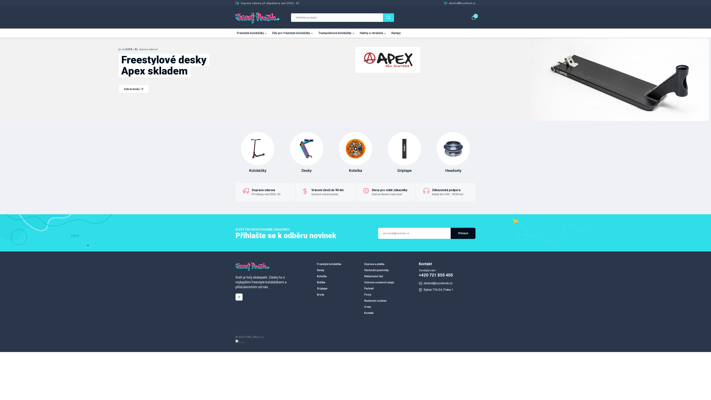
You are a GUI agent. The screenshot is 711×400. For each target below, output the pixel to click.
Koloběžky (257, 170)
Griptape (404, 170)
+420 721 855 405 (436, 275)
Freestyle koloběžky (250, 33)
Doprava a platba (374, 264)
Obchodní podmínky (376, 270)
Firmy (367, 294)
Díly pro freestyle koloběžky (291, 33)
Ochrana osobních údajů (379, 282)
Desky (307, 170)
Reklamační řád (373, 276)
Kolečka (355, 170)
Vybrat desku (132, 89)
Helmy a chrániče (371, 33)
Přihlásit (463, 233)
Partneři (369, 288)
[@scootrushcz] (239, 297)
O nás (367, 306)
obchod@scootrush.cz (462, 3)
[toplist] (240, 342)
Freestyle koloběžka (329, 264)
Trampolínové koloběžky (334, 33)
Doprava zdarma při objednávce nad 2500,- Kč (270, 3)
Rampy (396, 33)
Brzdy (320, 294)
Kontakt (368, 312)
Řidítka (321, 282)
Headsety (453, 170)
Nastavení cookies (375, 300)
